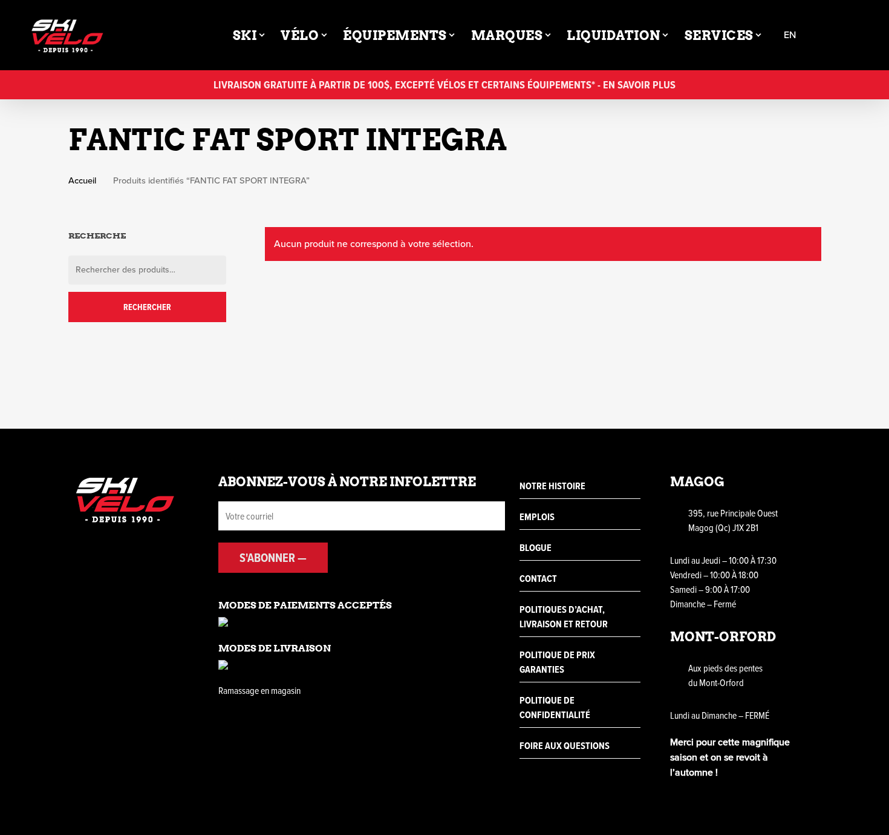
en (790, 35)
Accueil (82, 180)
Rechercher (147, 307)
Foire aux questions (564, 746)
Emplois (537, 517)
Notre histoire (552, 486)
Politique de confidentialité (554, 707)
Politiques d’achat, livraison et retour (563, 616)
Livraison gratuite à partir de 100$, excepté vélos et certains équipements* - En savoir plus (444, 84)
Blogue (535, 548)
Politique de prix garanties (557, 662)
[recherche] (826, 35)
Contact (538, 579)
